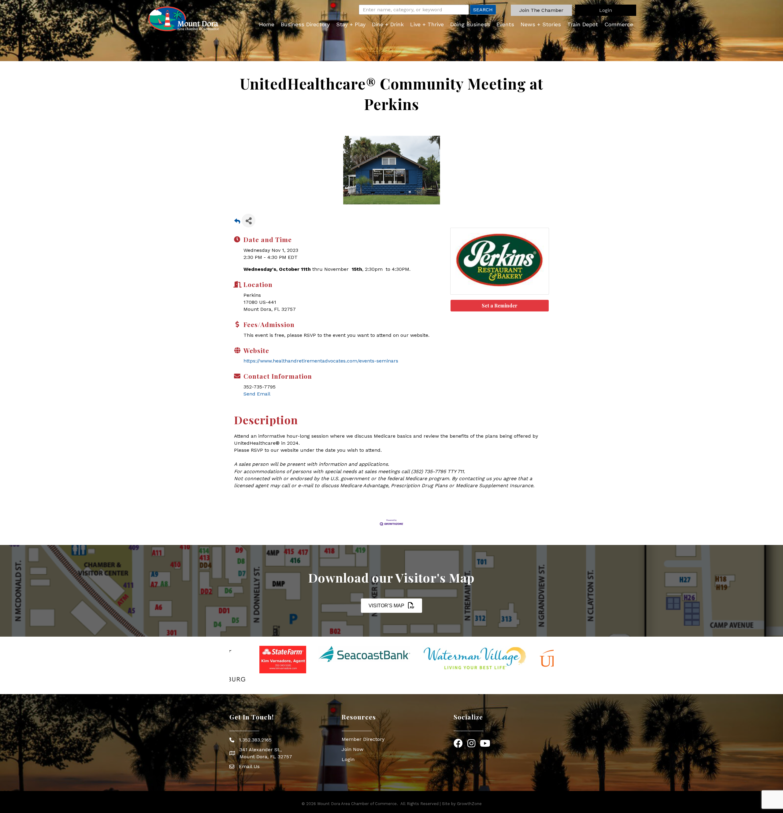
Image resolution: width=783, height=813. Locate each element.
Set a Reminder (500, 305)
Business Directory (305, 24)
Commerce (618, 24)
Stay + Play (351, 24)
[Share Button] (248, 220)
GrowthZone (469, 803)
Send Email (256, 394)
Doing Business (470, 24)
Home (266, 24)
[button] (541, 10)
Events (505, 24)
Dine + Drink (388, 24)
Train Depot (582, 24)
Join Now (352, 749)
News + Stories (541, 24)
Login (348, 759)
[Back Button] (237, 222)
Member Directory (363, 739)
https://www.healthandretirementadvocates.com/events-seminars (320, 361)
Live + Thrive (427, 24)
